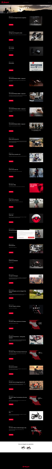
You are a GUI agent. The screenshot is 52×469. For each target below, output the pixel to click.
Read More (11, 70)
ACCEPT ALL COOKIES (31, 237)
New (24, 2)
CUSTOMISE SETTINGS (20, 237)
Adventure (26, 2)
